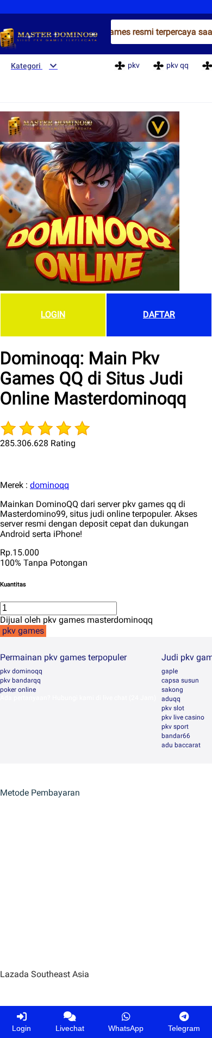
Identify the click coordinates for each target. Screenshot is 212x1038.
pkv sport (175, 726)
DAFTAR (159, 314)
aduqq (170, 699)
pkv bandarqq (20, 680)
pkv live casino (182, 717)
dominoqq (49, 485)
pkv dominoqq (21, 671)
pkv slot (172, 708)
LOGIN (53, 314)
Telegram (184, 1028)
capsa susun (180, 680)
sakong (172, 689)
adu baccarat (181, 745)
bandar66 (175, 736)
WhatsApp (126, 1028)
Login (21, 1028)
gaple (169, 671)
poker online (18, 689)
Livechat (69, 1028)
